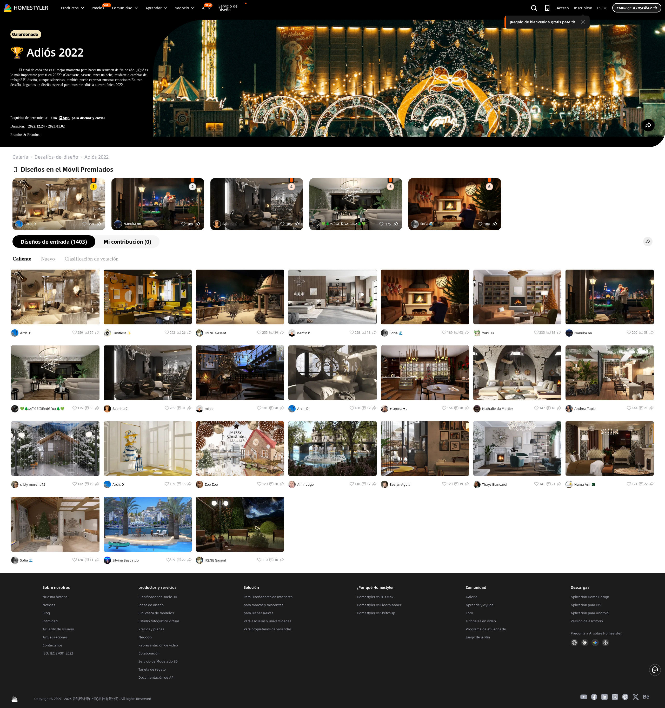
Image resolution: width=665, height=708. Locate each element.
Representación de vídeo (158, 645)
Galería (20, 157)
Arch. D (30, 223)
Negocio (145, 637)
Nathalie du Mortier (497, 408)
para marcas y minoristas (263, 604)
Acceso (563, 8)
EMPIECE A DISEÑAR (633, 8)
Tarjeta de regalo (152, 669)
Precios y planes (151, 629)
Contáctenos (52, 645)
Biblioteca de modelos (156, 613)
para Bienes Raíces (258, 613)
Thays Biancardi (494, 484)
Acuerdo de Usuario (58, 629)
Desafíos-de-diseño (56, 157)
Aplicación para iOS (586, 604)
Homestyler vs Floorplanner (379, 604)
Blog (46, 613)
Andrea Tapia (585, 408)
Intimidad (50, 621)
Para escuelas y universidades (267, 621)
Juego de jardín (478, 637)
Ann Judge (305, 484)
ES (599, 8)
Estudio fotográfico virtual (158, 621)
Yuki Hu (488, 333)
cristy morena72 (32, 484)
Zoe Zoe (211, 484)
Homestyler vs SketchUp (376, 613)
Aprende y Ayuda (480, 604)
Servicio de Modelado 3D (158, 661)
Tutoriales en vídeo (481, 621)
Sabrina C (229, 223)
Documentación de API (156, 677)
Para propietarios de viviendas (267, 629)
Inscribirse (583, 8)
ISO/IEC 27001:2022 (58, 653)
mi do (209, 408)
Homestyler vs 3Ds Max (375, 596)
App (66, 118)
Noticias (49, 604)
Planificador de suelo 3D (157, 596)
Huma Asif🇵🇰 (584, 484)
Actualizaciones (55, 637)
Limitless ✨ (121, 333)
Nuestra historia (55, 596)
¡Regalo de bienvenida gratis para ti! (542, 21)
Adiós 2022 (96, 157)
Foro (469, 613)
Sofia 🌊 (426, 223)
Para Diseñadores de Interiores (268, 596)
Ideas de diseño (151, 604)
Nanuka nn (132, 223)
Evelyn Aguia (400, 484)
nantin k (303, 333)
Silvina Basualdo (125, 560)
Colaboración (148, 653)
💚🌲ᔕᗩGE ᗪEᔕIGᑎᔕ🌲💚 (343, 223)
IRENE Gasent (215, 333)
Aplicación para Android (590, 613)
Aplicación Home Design (590, 596)
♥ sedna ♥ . (398, 408)
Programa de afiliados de (486, 629)
